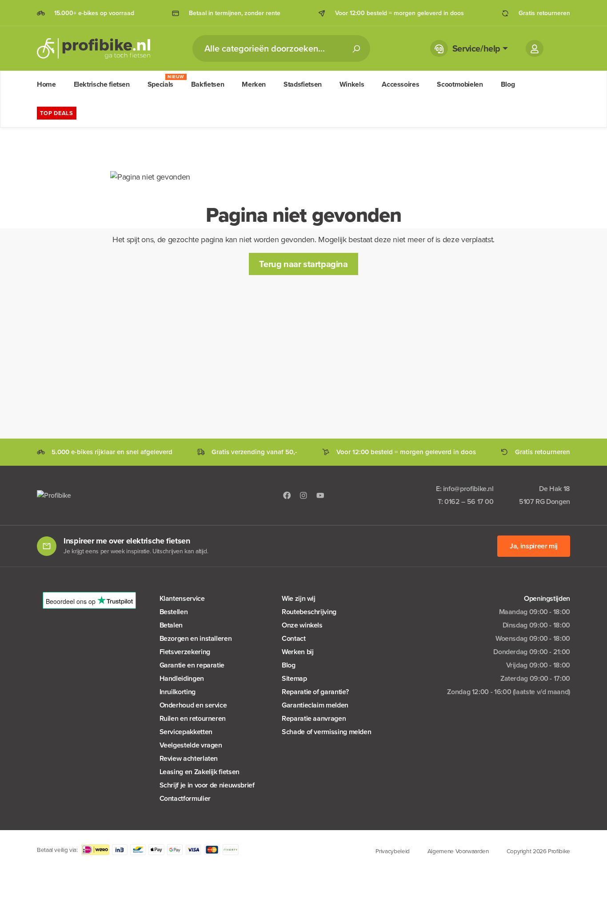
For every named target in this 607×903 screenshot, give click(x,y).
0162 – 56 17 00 (469, 501)
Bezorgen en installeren (196, 638)
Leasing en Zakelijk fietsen (200, 772)
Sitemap (294, 678)
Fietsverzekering (185, 652)
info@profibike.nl (468, 488)
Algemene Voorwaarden (458, 851)
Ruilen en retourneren (193, 718)
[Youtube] (320, 495)
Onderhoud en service (193, 705)
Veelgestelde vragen (191, 745)
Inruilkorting (178, 692)
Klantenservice (182, 598)
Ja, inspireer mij (534, 546)
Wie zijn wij (298, 598)
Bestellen (174, 612)
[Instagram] (303, 495)
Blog (289, 665)
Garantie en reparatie (192, 665)
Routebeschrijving (309, 612)
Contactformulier (185, 798)
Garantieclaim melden (315, 705)
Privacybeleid (392, 851)
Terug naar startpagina (303, 264)
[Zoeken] (356, 48)
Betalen (171, 625)
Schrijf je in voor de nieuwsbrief (207, 785)
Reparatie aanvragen (314, 718)
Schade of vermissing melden (326, 732)
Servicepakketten (186, 732)
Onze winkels (302, 625)
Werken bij (297, 652)
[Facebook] (287, 495)
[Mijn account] (534, 48)
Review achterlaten (189, 758)
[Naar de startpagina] (93, 48)
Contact (293, 638)
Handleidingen (182, 678)
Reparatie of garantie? (315, 692)
